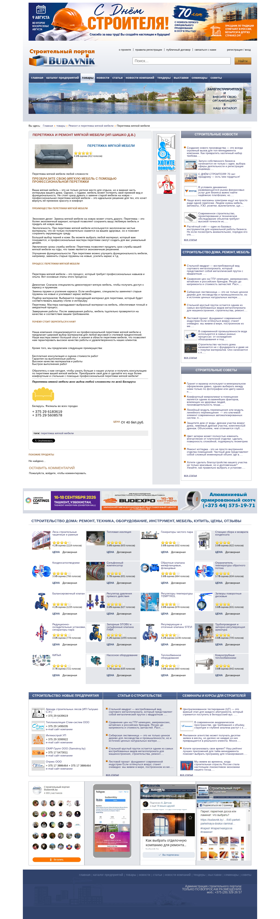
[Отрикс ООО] (38, 765)
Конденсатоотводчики (66, 562)
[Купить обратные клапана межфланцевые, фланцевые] (150, 574)
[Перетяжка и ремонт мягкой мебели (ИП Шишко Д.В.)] (43, 400)
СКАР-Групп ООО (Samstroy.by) (66, 748)
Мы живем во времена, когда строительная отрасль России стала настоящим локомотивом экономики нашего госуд (217, 765)
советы (216, 77)
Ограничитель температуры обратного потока (230, 565)
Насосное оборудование (122, 655)
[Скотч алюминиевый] (218, 509)
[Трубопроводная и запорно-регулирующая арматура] (204, 641)
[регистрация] (140, 98)
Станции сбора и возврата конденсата (231, 533)
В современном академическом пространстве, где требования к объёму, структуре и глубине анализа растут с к (220, 725)
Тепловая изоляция (119, 531)
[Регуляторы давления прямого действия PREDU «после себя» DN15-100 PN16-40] (95, 610)
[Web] (166, 192)
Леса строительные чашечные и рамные (65, 533)
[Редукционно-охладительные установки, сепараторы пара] (41, 641)
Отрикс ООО (54, 761)
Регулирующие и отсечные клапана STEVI (176, 625)
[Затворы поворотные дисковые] (204, 610)
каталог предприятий (62, 77)
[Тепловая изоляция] (95, 544)
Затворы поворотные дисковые (228, 595)
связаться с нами (205, 49)
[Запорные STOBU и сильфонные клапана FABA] (95, 641)
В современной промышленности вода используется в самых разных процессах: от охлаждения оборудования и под (222, 335)
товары (88, 77)
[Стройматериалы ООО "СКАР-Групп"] (38, 752)
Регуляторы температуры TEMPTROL (177, 595)
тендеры (164, 77)
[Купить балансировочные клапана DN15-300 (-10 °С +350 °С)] (41, 610)
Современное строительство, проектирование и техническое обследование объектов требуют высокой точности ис (218, 217)
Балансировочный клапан (68, 593)
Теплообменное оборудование (171, 656)
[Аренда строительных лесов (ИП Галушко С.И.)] (38, 712)
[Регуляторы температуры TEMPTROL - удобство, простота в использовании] (150, 610)
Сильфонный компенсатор (115, 564)
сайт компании (63, 729)
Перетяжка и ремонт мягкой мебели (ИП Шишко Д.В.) (84, 135)
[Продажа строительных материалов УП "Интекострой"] (38, 739)
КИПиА (56, 655)
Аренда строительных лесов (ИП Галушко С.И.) (72, 710)
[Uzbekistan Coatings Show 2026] (62, 509)
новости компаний (140, 77)
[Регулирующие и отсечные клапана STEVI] (150, 641)
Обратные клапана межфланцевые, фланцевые (173, 565)
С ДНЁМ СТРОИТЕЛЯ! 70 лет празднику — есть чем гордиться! (219, 175)
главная (37, 77)
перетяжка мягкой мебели (57, 433)
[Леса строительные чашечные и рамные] (41, 548)
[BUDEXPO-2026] (140, 509)
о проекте (125, 49)
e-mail (49, 729)
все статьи (190, 239)
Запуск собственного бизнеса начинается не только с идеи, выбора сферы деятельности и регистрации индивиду (221, 164)
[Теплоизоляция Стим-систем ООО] (38, 726)
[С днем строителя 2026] (143, 39)
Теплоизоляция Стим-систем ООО (67, 722)
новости (103, 77)
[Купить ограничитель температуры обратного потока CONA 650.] (204, 579)
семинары (199, 77)
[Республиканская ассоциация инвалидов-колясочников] (166, 170)
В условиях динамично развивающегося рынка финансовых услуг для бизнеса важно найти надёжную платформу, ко (221, 191)
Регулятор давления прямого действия (119, 595)
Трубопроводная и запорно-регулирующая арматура (230, 627)
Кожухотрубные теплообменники (225, 656)
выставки (181, 77)
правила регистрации (148, 49)
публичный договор (178, 49)
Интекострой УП (56, 735)
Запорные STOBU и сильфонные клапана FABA (120, 627)
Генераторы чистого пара (177, 531)
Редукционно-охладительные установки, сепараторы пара (69, 627)
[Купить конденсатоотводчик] (150, 538)
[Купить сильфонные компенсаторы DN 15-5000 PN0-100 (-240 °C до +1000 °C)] (95, 579)
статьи (117, 77)
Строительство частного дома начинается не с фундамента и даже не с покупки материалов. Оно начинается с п (223, 348)
